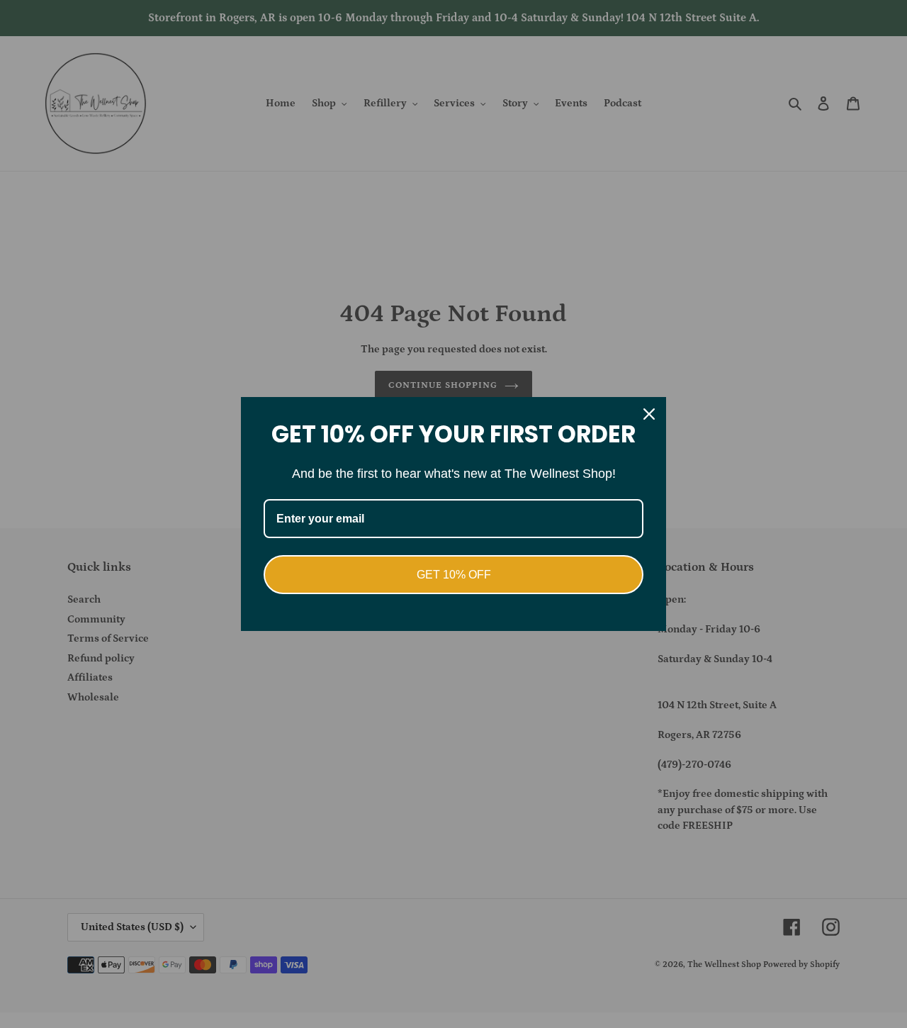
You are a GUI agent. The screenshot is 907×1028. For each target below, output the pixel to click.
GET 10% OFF (454, 575)
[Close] (649, 414)
